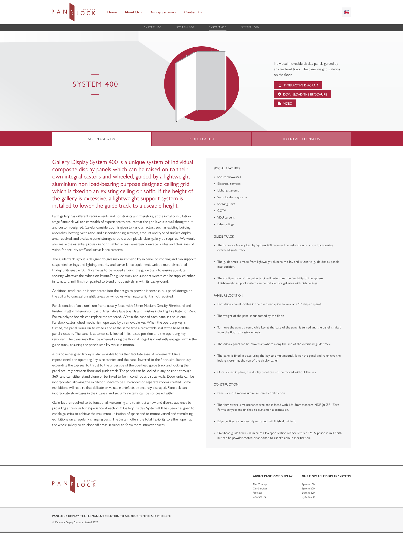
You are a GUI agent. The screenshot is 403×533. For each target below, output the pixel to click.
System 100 (153, 27)
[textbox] (347, 12)
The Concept (260, 484)
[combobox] (346, 12)
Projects (257, 492)
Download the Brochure (304, 94)
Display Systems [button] (161, 12)
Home (112, 12)
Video (287, 104)
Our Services (260, 488)
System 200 (185, 27)
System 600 (250, 27)
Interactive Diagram (300, 85)
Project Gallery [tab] (201, 139)
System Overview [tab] (101, 139)
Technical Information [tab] (301, 139)
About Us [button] (132, 12)
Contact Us (193, 12)
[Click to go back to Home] (73, 12)
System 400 (217, 27)
